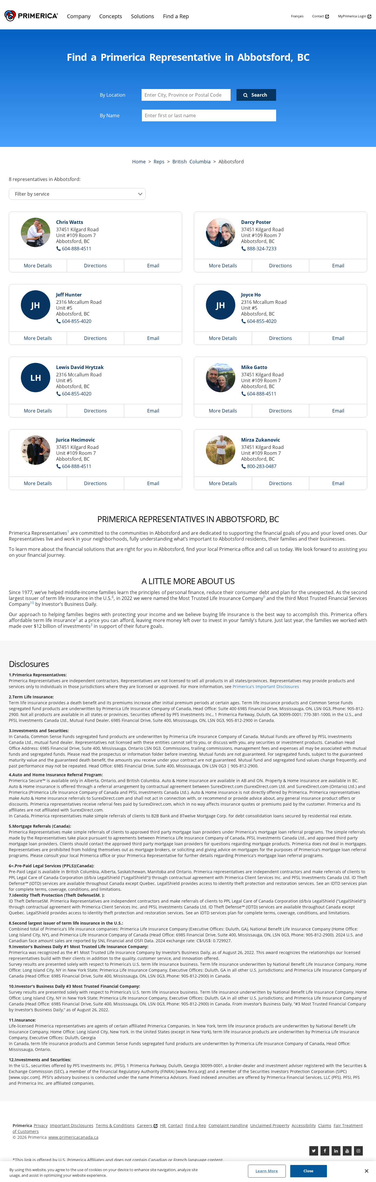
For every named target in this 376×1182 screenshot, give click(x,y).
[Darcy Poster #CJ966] (220, 232)
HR (163, 1125)
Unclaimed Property (269, 1125)
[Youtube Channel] (347, 1151)
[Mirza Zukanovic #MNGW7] (220, 450)
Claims (324, 1125)
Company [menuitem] (78, 16)
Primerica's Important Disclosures (266, 686)
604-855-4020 (76, 321)
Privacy (41, 1125)
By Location (112, 95)
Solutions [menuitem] (142, 16)
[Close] (366, 1170)
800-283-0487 (261, 466)
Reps (159, 161)
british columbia (191, 161)
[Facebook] (324, 1151)
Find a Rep (195, 1125)
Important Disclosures (71, 1125)
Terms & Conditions (115, 1125)
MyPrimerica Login (352, 16)
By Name (110, 115)
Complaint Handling (228, 1125)
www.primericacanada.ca (73, 1137)
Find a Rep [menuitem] (176, 16)
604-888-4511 (76, 248)
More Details (38, 265)
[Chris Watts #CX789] (35, 232)
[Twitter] (313, 1151)
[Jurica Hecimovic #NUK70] (35, 450)
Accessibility (304, 1125)
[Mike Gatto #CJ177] (220, 377)
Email (153, 265)
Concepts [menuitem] (110, 16)
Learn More (267, 1170)
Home (139, 161)
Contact (318, 16)
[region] (188, 1171)
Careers (145, 1125)
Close (308, 1170)
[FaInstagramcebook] (358, 1151)
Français (297, 16)
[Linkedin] (336, 1151)
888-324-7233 (261, 248)
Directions (95, 265)
